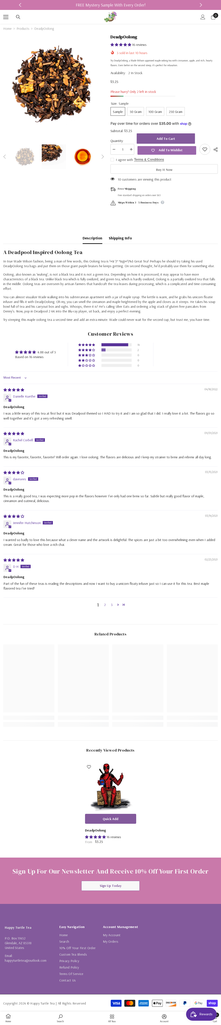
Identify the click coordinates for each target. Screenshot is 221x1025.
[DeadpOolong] (110, 786)
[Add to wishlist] (204, 149)
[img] (13, 390)
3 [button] (112, 604)
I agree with (124, 160)
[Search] (18, 17)
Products (23, 28)
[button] (4, 156)
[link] (28, 718)
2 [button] (105, 604)
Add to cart (167, 138)
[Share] (214, 149)
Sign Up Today (111, 885)
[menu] (5, 17)
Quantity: (117, 141)
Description (92, 238)
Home (7, 28)
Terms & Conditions (149, 159)
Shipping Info (120, 238)
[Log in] (202, 17)
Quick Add (110, 819)
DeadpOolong (95, 830)
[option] (110, 5)
